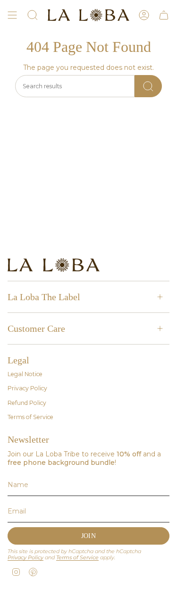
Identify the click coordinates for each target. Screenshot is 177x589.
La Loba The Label (44, 297)
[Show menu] (12, 15)
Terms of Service (30, 417)
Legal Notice (25, 374)
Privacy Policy (27, 388)
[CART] (164, 15)
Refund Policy (27, 402)
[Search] (148, 86)
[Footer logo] (54, 265)
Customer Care (36, 328)
